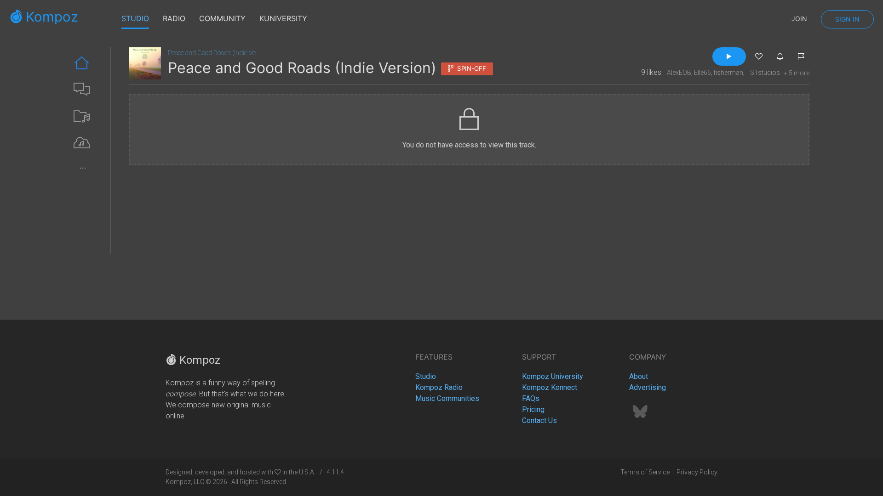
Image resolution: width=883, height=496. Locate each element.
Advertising (647, 387)
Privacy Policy (697, 472)
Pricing (533, 409)
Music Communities (447, 398)
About (638, 376)
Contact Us (539, 420)
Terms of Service (645, 472)
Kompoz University (552, 376)
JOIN (799, 19)
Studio (425, 376)
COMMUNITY (222, 18)
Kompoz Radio (439, 387)
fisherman (728, 72)
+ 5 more (796, 73)
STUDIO (135, 18)
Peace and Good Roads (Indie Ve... (214, 52)
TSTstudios (763, 72)
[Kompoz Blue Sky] (640, 414)
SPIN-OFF (469, 68)
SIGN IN (847, 19)
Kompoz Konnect (549, 387)
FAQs (530, 398)
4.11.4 (335, 472)
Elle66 (702, 72)
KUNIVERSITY (283, 18)
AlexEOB (679, 72)
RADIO (174, 18)
